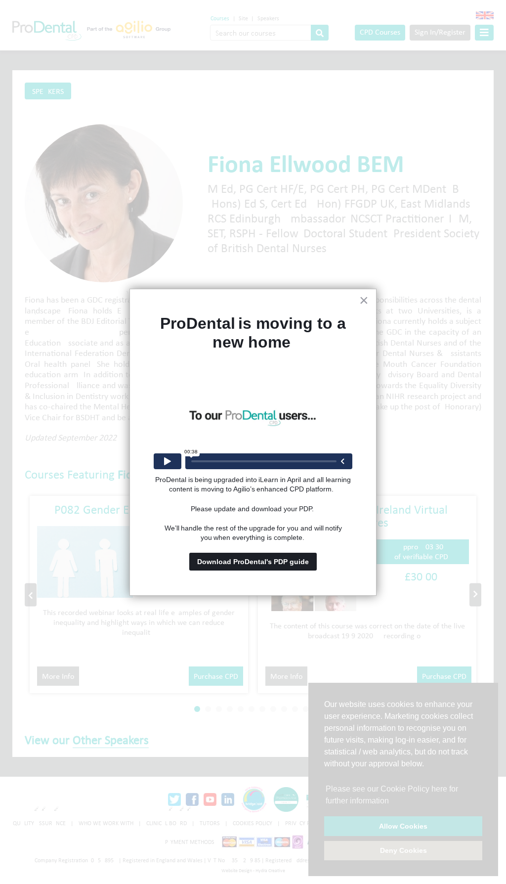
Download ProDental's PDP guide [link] (253, 562)
